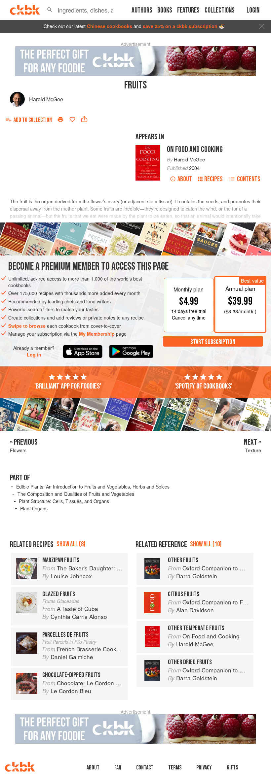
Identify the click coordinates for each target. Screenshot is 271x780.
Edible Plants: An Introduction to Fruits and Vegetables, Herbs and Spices (93, 486)
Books (164, 10)
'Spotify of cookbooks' (203, 386)
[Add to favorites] (72, 119)
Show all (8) (71, 544)
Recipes (213, 179)
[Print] (60, 119)
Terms (174, 767)
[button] (50, 10)
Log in (34, 355)
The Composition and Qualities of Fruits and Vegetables (76, 494)
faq (117, 767)
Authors (142, 10)
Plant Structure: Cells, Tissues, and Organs (64, 501)
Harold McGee (46, 99)
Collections (220, 10)
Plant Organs (34, 508)
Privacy (204, 767)
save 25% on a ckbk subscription (180, 26)
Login (253, 10)
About (184, 179)
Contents (248, 179)
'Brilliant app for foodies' (67, 386)
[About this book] (148, 148)
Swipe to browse (27, 325)
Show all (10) (205, 544)
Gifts (232, 767)
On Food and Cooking (195, 149)
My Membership (97, 333)
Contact (144, 767)
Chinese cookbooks (109, 26)
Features (188, 10)
